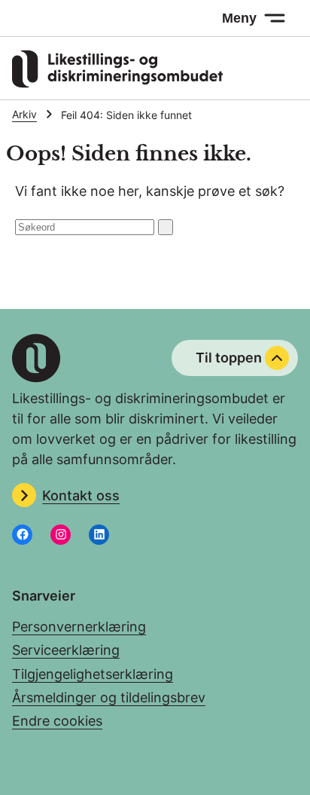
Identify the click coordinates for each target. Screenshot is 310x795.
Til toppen (229, 357)
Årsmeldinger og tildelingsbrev (108, 697)
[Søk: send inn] (165, 227)
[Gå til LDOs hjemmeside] (117, 83)
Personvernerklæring (79, 626)
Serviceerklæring (66, 650)
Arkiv (24, 114)
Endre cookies (57, 721)
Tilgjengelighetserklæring (92, 674)
